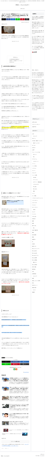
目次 (14, 57)
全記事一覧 (34, 126)
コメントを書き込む (15, 441)
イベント (4, 357)
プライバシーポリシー (36, 124)
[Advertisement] (15, 48)
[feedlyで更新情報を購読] (14, 369)
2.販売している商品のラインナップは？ (16, 60)
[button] (27, 19)
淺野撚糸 (12, 357)
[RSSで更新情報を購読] (16, 369)
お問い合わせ (34, 122)
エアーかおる (7, 357)
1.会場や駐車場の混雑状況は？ (15, 59)
